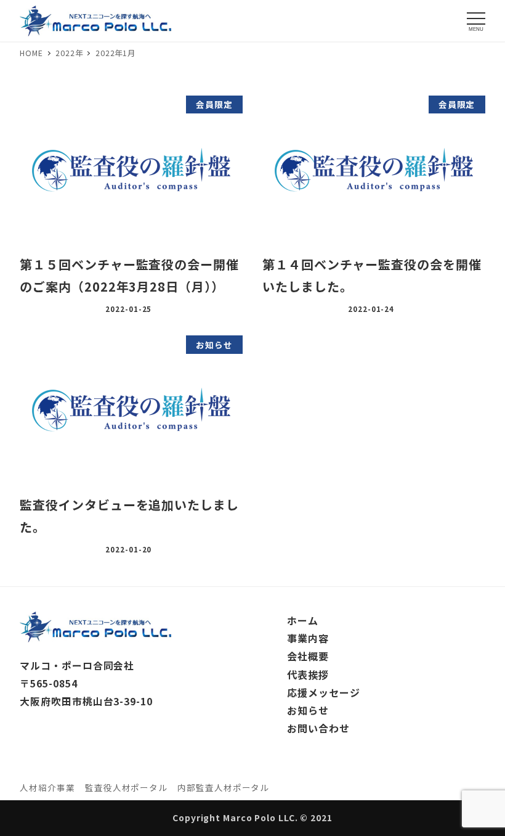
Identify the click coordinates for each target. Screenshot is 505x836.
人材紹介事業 (47, 787)
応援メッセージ (323, 692)
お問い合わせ (318, 728)
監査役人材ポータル (126, 787)
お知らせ (308, 710)
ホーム (302, 620)
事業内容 (308, 638)
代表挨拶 (308, 674)
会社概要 (308, 656)
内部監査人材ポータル (223, 787)
